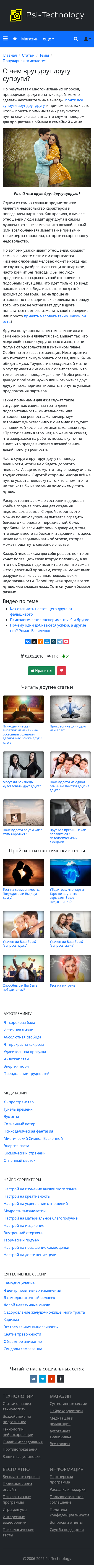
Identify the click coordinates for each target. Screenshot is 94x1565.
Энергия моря (16, 1066)
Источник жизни (18, 1029)
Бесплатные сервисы (21, 1476)
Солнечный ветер (19, 1123)
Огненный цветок (19, 1160)
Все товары (60, 1443)
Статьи (28, 55)
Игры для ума (15, 1509)
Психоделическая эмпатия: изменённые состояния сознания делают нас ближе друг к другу (22, 734)
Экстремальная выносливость (31, 1326)
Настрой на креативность (27, 1196)
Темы (44, 55)
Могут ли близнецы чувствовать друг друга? (22, 784)
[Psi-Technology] (47, 15)
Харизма (11, 1319)
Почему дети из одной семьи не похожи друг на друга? (69, 786)
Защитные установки (22, 1456)
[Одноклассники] (40, 641)
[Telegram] (60, 641)
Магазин (29, 39)
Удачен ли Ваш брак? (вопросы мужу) (19, 943)
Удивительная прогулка (25, 1051)
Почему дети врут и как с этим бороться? (22, 832)
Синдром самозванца (23, 1348)
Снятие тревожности (22, 1334)
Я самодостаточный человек (29, 1297)
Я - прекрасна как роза (24, 1044)
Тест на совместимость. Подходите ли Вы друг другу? (21, 893)
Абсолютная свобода (22, 1037)
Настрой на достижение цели (30, 1254)
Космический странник (24, 1153)
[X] (34, 641)
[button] (5, 39)
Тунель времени (18, 1109)
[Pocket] (66, 641)
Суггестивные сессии (68, 1403)
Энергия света (16, 1145)
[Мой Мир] (47, 641)
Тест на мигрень (63, 985)
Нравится (43, 670)
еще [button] (47, 39)
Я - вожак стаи (16, 1059)
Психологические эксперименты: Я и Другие (49, 619)
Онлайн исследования (23, 1441)
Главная (10, 55)
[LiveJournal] (53, 641)
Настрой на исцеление (24, 1225)
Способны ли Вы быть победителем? (20, 987)
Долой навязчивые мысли (27, 1304)
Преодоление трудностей (27, 1073)
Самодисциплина (19, 1283)
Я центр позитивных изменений (32, 1290)
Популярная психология (24, 60)
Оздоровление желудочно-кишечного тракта (44, 1312)
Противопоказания (20, 1449)
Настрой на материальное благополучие (41, 1218)
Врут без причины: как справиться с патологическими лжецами (68, 836)
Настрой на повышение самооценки (36, 1247)
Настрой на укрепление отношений (36, 1203)
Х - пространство (19, 1101)
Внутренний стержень (24, 1232)
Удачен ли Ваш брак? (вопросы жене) (66, 943)
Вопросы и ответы (66, 1522)
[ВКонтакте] (28, 641)
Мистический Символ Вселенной (33, 1138)
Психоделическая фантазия (28, 1131)
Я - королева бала (19, 1022)
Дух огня (11, 1116)
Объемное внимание (23, 1341)
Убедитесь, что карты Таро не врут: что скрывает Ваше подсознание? (67, 895)
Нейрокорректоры (66, 1410)
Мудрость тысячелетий (25, 1210)
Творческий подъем (21, 1240)
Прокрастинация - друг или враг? (68, 728)
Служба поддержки (67, 1529)
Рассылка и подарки (68, 1489)
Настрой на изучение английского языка (40, 1188)
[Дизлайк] (61, 670)
